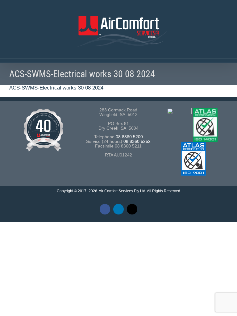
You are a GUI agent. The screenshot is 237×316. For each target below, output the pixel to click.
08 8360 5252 (137, 141)
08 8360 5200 (129, 137)
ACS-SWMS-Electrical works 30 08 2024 (56, 88)
